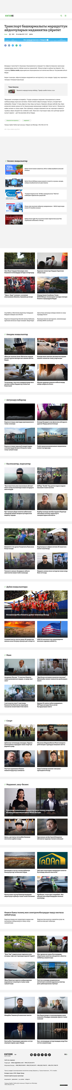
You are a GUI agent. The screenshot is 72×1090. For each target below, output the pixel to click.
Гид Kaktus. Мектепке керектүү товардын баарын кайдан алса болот (18, 313)
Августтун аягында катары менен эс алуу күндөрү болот (51, 313)
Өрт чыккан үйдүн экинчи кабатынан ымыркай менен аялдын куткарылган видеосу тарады (18, 513)
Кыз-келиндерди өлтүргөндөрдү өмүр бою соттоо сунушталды (52, 1042)
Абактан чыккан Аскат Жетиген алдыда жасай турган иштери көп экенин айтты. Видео (19, 358)
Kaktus (31, 34)
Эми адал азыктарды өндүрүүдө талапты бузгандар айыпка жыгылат (51, 871)
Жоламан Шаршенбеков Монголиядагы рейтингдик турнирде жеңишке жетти (51, 743)
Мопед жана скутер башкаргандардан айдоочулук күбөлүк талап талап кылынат (19, 895)
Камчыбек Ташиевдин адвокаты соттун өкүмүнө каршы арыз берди (18, 1042)
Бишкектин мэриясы (13, 120)
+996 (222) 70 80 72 (42, 1065)
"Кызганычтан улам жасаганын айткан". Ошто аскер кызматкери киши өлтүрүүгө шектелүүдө (19, 487)
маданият (26, 120)
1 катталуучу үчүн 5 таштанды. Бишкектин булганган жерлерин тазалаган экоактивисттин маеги (16, 705)
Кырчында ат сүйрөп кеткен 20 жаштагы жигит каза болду (51, 547)
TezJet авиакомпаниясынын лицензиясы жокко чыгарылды (51, 447)
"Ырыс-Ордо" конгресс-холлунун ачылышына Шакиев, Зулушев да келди (18, 296)
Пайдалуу (27, 1079)
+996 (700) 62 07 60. (43, 125)
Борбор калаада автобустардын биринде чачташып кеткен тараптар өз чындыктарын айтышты (51, 513)
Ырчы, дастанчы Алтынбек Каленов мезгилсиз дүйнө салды (17, 838)
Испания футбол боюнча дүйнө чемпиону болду (27, 615)
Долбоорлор (15, 1079)
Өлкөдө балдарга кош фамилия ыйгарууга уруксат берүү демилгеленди (52, 423)
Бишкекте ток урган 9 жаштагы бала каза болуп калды (19, 547)
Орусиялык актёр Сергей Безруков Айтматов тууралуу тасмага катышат (50, 838)
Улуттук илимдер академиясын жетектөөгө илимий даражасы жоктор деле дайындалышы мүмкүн (51, 981)
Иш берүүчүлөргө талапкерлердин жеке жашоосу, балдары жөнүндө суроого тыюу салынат (52, 1017)
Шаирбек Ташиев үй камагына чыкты (18, 1015)
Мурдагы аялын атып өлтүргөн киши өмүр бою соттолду (52, 572)
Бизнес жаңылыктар (17, 161)
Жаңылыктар (7, 1079)
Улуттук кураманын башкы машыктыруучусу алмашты (14, 769)
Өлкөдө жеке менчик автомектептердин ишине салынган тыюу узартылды (51, 357)
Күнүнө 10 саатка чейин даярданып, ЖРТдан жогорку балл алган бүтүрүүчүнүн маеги (50, 705)
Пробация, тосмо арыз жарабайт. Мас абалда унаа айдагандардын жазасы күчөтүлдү (50, 896)
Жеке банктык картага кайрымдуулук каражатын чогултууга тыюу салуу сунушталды (18, 981)
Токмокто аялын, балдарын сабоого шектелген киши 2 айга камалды (17, 572)
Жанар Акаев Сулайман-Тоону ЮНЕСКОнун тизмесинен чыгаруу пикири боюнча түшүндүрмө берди (52, 296)
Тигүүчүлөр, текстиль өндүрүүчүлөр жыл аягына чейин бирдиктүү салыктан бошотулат (19, 384)
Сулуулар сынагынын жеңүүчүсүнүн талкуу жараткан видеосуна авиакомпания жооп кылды (30, 811)
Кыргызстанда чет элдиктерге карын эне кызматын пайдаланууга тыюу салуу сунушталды (18, 921)
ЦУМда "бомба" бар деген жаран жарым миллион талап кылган (51, 486)
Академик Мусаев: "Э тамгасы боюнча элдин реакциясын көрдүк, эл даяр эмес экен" (18, 679)
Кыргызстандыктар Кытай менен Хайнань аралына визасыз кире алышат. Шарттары (19, 319)
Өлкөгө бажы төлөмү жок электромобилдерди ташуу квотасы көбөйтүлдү (34, 913)
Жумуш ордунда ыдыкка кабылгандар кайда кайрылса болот (51, 383)
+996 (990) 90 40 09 (20, 1065)
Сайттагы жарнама (9, 1060)
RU (65, 1054)
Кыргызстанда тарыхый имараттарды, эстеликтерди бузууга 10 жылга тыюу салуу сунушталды (18, 448)
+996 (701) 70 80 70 (53, 1065)
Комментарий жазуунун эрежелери (13, 1075)
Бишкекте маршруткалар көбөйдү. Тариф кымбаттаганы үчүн (36, 90)
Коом (5, 34)
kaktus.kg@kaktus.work (17, 1062)
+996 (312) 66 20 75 (29, 1062)
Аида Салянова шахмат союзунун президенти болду (49, 769)
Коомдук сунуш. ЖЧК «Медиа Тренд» (14, 1073)
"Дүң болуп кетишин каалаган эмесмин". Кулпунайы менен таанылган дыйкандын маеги (52, 679)
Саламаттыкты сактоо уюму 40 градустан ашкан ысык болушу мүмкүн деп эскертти (19, 640)
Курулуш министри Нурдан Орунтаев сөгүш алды (50, 271)
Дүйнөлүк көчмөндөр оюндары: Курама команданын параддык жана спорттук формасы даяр (18, 744)
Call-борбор (21, 1079)
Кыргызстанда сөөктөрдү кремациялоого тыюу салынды (19, 423)
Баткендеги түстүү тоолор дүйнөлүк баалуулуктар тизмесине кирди (17, 871)
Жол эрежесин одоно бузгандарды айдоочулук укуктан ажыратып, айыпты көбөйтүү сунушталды (51, 956)
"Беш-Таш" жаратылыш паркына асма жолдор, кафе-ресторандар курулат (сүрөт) (19, 955)
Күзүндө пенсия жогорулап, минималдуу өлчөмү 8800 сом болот (51, 319)
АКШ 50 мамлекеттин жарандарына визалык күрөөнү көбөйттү (50, 640)
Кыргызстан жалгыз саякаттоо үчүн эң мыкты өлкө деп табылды (50, 920)
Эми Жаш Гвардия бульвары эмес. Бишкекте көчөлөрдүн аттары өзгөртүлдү (19, 271)
